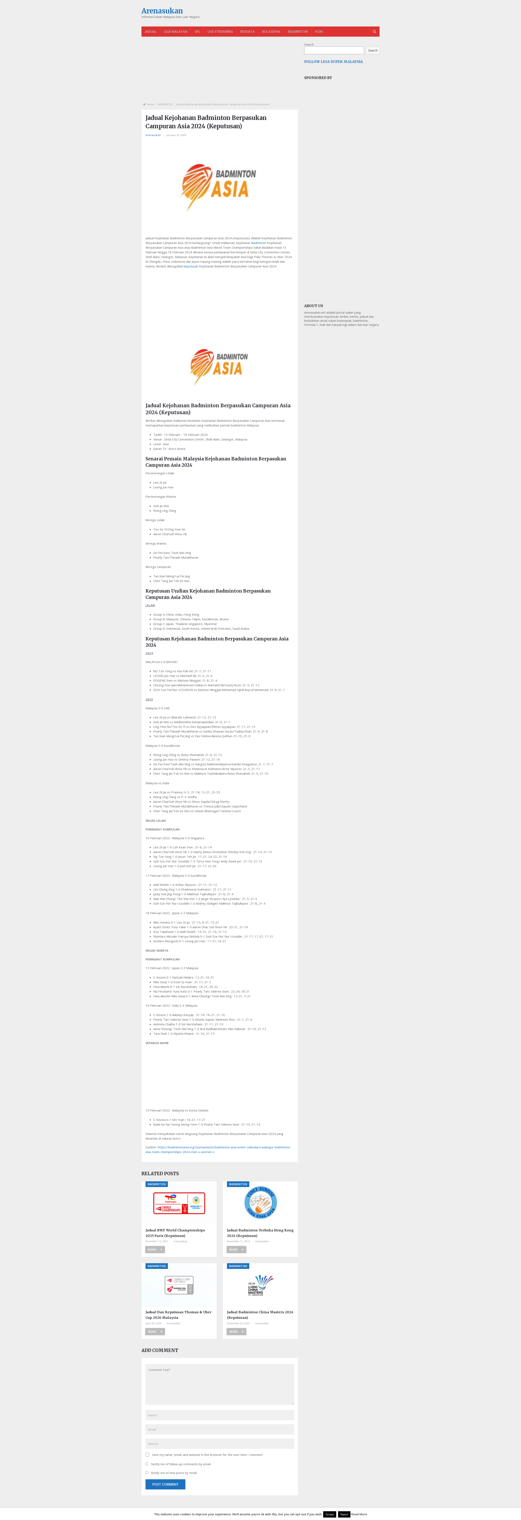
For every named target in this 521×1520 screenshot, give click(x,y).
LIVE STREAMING (220, 31)
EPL (197, 31)
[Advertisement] (219, 72)
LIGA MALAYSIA (176, 31)
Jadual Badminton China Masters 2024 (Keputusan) (260, 1315)
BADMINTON (298, 31)
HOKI (319, 31)
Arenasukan (162, 11)
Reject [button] (344, 1514)
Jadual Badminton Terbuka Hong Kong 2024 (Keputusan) (260, 1233)
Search (309, 44)
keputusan (191, 266)
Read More (359, 1514)
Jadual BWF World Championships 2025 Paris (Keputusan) (175, 1233)
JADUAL (151, 31)
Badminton (258, 243)
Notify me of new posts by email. (174, 1473)
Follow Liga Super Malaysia (333, 61)
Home (150, 104)
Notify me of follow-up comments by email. (181, 1464)
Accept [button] (330, 1514)
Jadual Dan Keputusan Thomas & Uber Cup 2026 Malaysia (178, 1315)
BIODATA (247, 31)
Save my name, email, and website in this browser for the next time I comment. (207, 1455)
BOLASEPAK (271, 31)
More (152, 1249)
